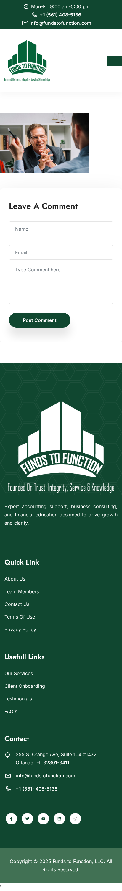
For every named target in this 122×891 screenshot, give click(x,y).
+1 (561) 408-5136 (60, 15)
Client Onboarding (24, 686)
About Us (14, 579)
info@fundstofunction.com (60, 23)
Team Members (21, 591)
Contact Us (16, 604)
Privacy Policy (20, 629)
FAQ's (10, 711)
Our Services (18, 673)
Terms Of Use (19, 617)
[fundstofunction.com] (27, 60)
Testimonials (18, 699)
